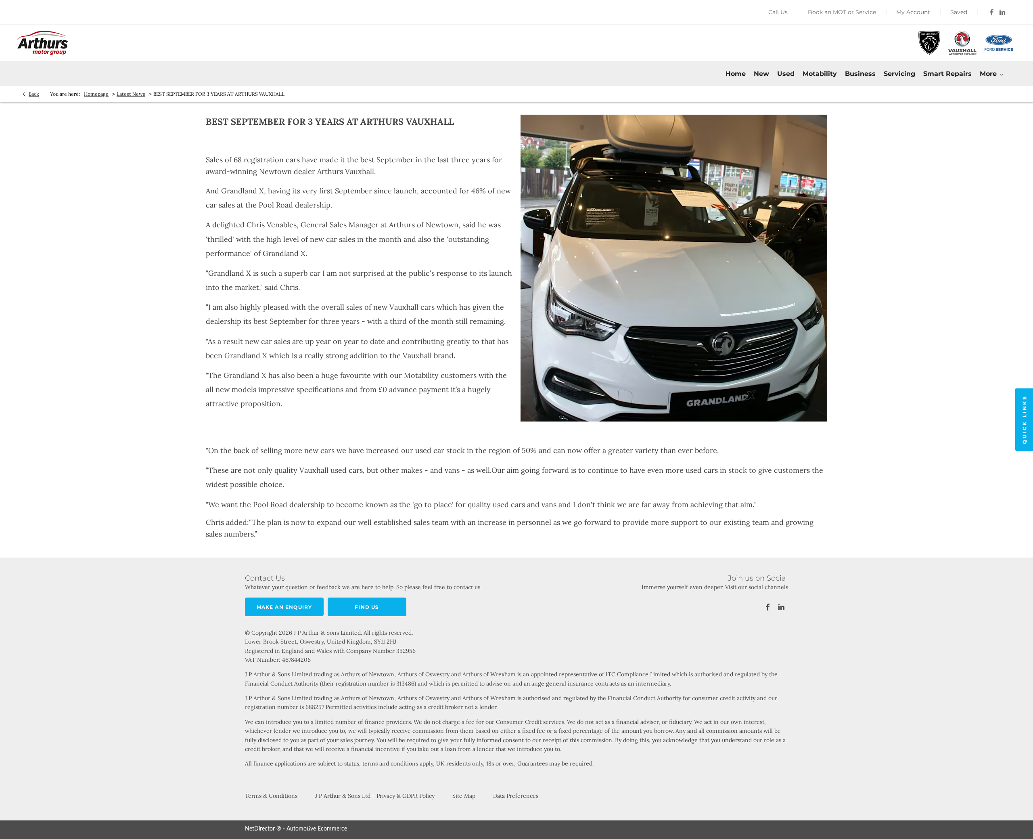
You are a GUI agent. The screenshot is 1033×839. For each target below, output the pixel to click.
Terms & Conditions (271, 795)
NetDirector (260, 829)
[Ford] (999, 42)
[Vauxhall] (962, 43)
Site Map (463, 795)
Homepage (96, 94)
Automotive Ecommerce (316, 829)
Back (34, 94)
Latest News (131, 94)
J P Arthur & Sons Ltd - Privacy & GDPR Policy (375, 795)
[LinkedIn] (1002, 12)
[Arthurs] (42, 43)
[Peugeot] (929, 43)
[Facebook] (991, 12)
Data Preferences (515, 795)
